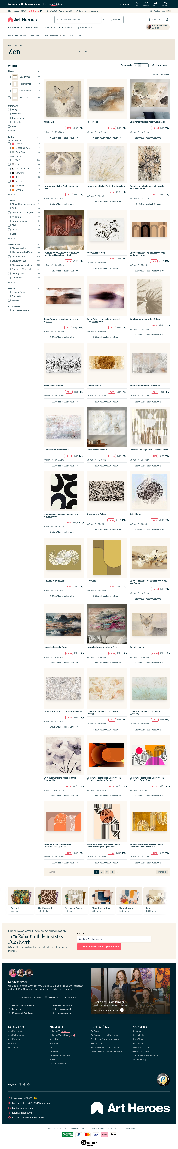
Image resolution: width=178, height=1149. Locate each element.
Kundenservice (159, 25)
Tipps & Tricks (83, 27)
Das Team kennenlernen (106, 1009)
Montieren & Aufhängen (23, 1013)
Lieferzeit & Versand (61, 1009)
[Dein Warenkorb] (167, 19)
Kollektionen (32, 27)
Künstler (49, 27)
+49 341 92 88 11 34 (57, 997)
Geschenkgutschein (61, 1013)
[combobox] (78, 19)
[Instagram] (20, 1084)
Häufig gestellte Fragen (23, 1005)
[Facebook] (28, 1084)
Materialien (64, 27)
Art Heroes (139, 1026)
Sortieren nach (159, 65)
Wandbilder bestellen (62, 1005)
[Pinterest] (24, 1084)
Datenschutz (119, 1128)
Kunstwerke (13, 27)
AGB (66, 1128)
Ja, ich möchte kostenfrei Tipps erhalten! (99, 946)
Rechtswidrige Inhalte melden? (100, 1128)
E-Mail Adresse (84, 934)
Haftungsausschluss (78, 1128)
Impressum (130, 1128)
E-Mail (158, 28)
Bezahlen (16, 1009)
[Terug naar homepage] (22, 19)
